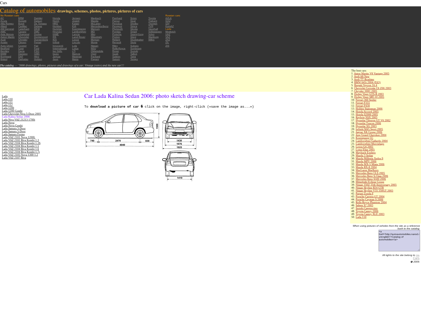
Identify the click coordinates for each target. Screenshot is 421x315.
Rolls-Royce (118, 48)
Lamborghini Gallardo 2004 (372, 140)
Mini (93, 34)
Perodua (117, 23)
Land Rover (78, 37)
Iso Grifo (57, 51)
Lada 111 (7, 102)
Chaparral (23, 34)
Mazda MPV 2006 (366, 161)
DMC (36, 31)
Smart (133, 31)
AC (2, 18)
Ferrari (37, 42)
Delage (38, 26)
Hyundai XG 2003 (366, 126)
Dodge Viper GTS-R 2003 (369, 93)
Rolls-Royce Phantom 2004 (371, 202)
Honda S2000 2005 (367, 114)
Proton (116, 37)
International (60, 48)
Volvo (151, 34)
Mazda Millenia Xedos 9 (369, 158)
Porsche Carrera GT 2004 (370, 196)
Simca (133, 26)
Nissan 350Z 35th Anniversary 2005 (376, 184)
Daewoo (23, 53)
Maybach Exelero (366, 152)
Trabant (152, 21)
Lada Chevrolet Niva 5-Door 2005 (21, 113)
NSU (93, 48)
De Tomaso (40, 23)
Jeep (55, 59)
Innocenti (58, 45)
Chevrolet (23, 37)
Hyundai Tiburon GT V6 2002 (373, 120)
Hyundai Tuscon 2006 (368, 123)
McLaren (96, 23)
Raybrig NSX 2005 (366, 117)
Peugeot (117, 26)
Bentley (4, 51)
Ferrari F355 (363, 102)
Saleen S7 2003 (364, 205)
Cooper (22, 45)
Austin (4, 42)
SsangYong (137, 34)
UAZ (167, 34)
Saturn (116, 59)
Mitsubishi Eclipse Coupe (370, 181)
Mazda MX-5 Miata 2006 (370, 164)
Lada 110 (361, 216)
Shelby (134, 23)
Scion (133, 18)
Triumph (152, 23)
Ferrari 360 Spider (366, 99)
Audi (3, 39)
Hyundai (57, 31)
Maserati (77, 56)
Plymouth (117, 29)
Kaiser (75, 23)
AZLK (168, 18)
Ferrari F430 (363, 105)
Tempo (134, 59)
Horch (56, 21)
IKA (55, 39)
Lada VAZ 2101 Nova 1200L (18, 137)
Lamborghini (79, 31)
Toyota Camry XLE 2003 (370, 214)
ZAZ (167, 39)
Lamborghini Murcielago (370, 143)
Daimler (38, 18)
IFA (54, 37)
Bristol (3, 59)
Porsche (117, 34)
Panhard (117, 18)
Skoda (134, 29)
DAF (20, 56)
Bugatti (22, 21)
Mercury (95, 29)
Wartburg (153, 37)
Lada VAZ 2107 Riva (14, 157)
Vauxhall (153, 29)
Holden (38, 59)
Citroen (22, 42)
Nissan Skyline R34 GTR (370, 187)
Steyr (133, 37)
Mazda (94, 21)
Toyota (152, 18)
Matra (75, 59)
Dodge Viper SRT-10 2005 (369, 96)
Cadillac (22, 26)
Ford (36, 48)
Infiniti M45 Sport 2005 (369, 129)
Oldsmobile (97, 51)
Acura (3, 21)
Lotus (75, 48)
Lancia (76, 34)
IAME (56, 34)
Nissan (94, 45)
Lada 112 (7, 104)
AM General (7, 29)
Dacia (21, 51)
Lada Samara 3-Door (14, 128)
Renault (116, 42)
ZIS (167, 45)
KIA (74, 26)
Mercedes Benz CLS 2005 (370, 173)
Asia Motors (7, 34)
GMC (37, 53)
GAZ (168, 21)
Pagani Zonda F (364, 193)
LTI (74, 51)
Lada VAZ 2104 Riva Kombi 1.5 (20, 145)
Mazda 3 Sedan (364, 155)
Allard (3, 26)
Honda (56, 18)
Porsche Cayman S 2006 (369, 199)
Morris (94, 42)
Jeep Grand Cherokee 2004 (371, 134)
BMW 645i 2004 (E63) (367, 82)
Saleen (116, 56)
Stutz (133, 42)
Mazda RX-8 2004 (366, 167)
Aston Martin (7, 37)
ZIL (167, 42)
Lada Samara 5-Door (14, 131)
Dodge (38, 34)
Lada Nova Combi (12, 125)
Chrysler (22, 39)
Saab (115, 53)
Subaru (134, 45)
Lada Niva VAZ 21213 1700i (18, 119)
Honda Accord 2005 (367, 111)
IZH (167, 23)
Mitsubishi (96, 37)
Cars (416, 258)
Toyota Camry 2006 (367, 211)
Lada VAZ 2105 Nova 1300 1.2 (20, 154)
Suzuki (134, 51)
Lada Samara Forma (13, 134)
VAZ (167, 37)
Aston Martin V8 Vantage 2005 (371, 73)
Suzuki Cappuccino (367, 208)
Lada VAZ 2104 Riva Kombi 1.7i (21, 151)
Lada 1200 (8, 107)
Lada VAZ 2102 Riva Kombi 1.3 (20, 140)
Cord (21, 48)
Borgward (5, 56)
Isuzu (56, 53)
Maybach (96, 18)
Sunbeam (135, 48)
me (417, 255)
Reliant (116, 39)
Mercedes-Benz (99, 26)
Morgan (95, 39)
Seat (133, 21)
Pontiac (116, 31)
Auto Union (6, 45)
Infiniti (56, 42)
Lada (5, 96)
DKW (37, 29)
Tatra (133, 56)
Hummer (57, 29)
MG (93, 31)
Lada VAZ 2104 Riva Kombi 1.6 (20, 148)
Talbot (133, 53)
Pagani (95, 59)
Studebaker (137, 39)
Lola (74, 45)
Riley (115, 45)
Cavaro (22, 31)
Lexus (75, 39)
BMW (3, 53)
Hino (36, 56)
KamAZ (169, 26)
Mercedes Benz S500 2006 (371, 178)
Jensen (76, 18)
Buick (21, 23)
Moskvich (170, 31)
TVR (150, 26)
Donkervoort (41, 37)
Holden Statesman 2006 (369, 108)
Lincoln (76, 42)
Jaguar (56, 56)
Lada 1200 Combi (12, 110)
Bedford (5, 48)
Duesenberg (41, 39)
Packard (95, 56)
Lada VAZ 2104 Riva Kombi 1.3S (21, 143)
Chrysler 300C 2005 (365, 91)
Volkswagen (155, 31)
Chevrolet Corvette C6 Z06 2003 (372, 88)
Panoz (116, 21)
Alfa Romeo (7, 23)
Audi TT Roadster (364, 79)
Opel (93, 53)
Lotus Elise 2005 (365, 149)
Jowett (75, 21)
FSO (36, 51)
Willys (151, 39)
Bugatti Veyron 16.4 (365, 85)
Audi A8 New (361, 76)
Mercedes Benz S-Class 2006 (372, 175)
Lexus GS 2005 (364, 146)
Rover (115, 51)
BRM (21, 18)
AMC (3, 31)
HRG (55, 23)
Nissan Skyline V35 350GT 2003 (374, 190)
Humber (57, 26)
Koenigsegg (79, 29)
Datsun (38, 21)
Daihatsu (23, 59)
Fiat (36, 45)
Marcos (76, 53)
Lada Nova (8, 122)
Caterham (23, 29)
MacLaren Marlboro (367, 170)
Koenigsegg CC (364, 137)
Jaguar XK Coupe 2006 (369, 132)
